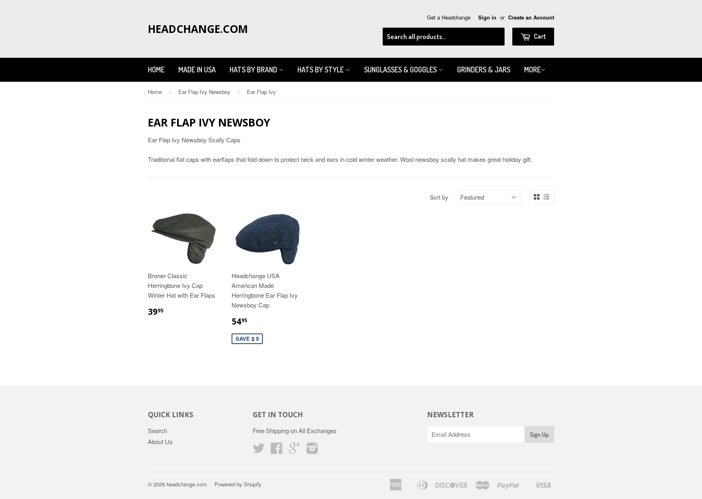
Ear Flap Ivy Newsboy (204, 92)
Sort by (439, 197)
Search (157, 430)
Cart (539, 36)
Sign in (487, 17)
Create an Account (531, 17)
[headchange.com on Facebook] (277, 450)
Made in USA (197, 69)
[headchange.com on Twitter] (259, 450)
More (532, 69)
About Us (160, 441)
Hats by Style (321, 69)
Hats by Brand (254, 69)
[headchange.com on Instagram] (312, 450)
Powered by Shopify (238, 484)
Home (156, 69)
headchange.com (198, 29)
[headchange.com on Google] (294, 450)
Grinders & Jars (483, 69)
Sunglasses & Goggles (401, 69)
